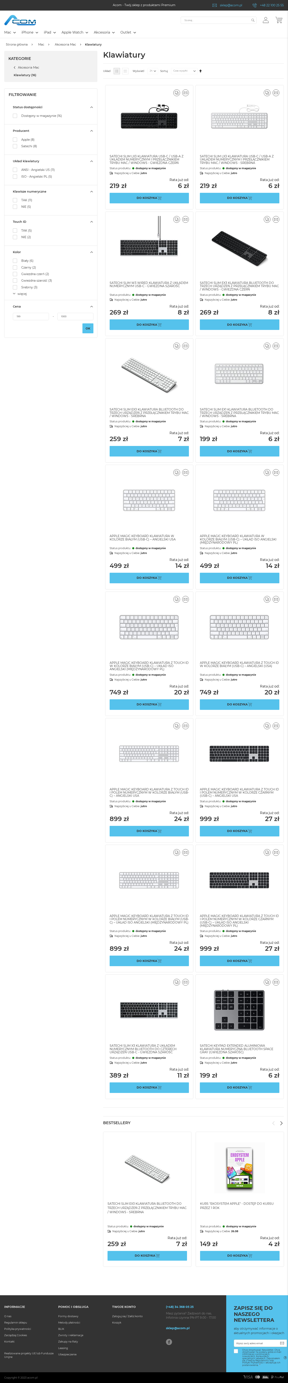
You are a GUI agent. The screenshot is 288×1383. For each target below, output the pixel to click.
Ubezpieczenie (67, 1354)
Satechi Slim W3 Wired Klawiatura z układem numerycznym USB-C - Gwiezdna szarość (149, 284)
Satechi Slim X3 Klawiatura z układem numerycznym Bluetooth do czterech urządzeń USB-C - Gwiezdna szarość (143, 1049)
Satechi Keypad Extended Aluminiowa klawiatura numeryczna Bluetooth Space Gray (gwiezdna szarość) (236, 1049)
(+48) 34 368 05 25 (180, 1307)
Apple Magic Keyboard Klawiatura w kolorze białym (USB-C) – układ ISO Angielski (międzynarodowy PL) (238, 539)
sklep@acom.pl (231, 5)
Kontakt (9, 1341)
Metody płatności (69, 1322)
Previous (273, 1123)
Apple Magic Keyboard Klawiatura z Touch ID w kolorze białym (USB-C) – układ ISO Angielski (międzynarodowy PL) (149, 666)
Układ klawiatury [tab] (26, 161)
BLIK (61, 1328)
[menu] (144, 33)
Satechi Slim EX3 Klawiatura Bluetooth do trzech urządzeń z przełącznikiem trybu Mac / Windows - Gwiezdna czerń (239, 286)
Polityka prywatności (17, 1328)
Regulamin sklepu (15, 1322)
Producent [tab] (21, 131)
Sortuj (164, 71)
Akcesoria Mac (65, 44)
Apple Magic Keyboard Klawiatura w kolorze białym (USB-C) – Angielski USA (143, 537)
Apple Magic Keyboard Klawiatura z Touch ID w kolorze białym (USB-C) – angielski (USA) (239, 664)
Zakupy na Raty (68, 1341)
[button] (265, 20)
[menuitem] (10, 32)
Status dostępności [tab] (27, 107)
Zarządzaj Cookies (15, 1335)
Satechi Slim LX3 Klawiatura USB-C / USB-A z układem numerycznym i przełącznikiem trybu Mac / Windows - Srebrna (237, 159)
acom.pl (32, 1377)
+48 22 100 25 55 (272, 5)
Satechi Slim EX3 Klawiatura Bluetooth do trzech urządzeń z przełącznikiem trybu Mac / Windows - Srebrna (149, 413)
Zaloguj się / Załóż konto (127, 1316)
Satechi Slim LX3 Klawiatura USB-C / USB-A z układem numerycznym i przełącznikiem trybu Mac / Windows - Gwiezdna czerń (146, 159)
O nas (7, 1316)
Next (281, 1123)
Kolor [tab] (17, 252)
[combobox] (219, 20)
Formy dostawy (68, 1316)
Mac (41, 44)
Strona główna (17, 44)
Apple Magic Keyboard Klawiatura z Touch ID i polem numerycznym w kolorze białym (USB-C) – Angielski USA (149, 792)
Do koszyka (145, 1255)
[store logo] (20, 20)
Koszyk (116, 1322)
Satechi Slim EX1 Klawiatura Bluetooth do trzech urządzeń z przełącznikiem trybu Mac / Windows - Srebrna (239, 413)
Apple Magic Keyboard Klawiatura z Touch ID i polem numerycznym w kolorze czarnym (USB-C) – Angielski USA (239, 792)
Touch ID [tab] (19, 222)
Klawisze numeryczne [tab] (29, 191)
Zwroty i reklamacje (70, 1335)
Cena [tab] (17, 306)
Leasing (63, 1348)
